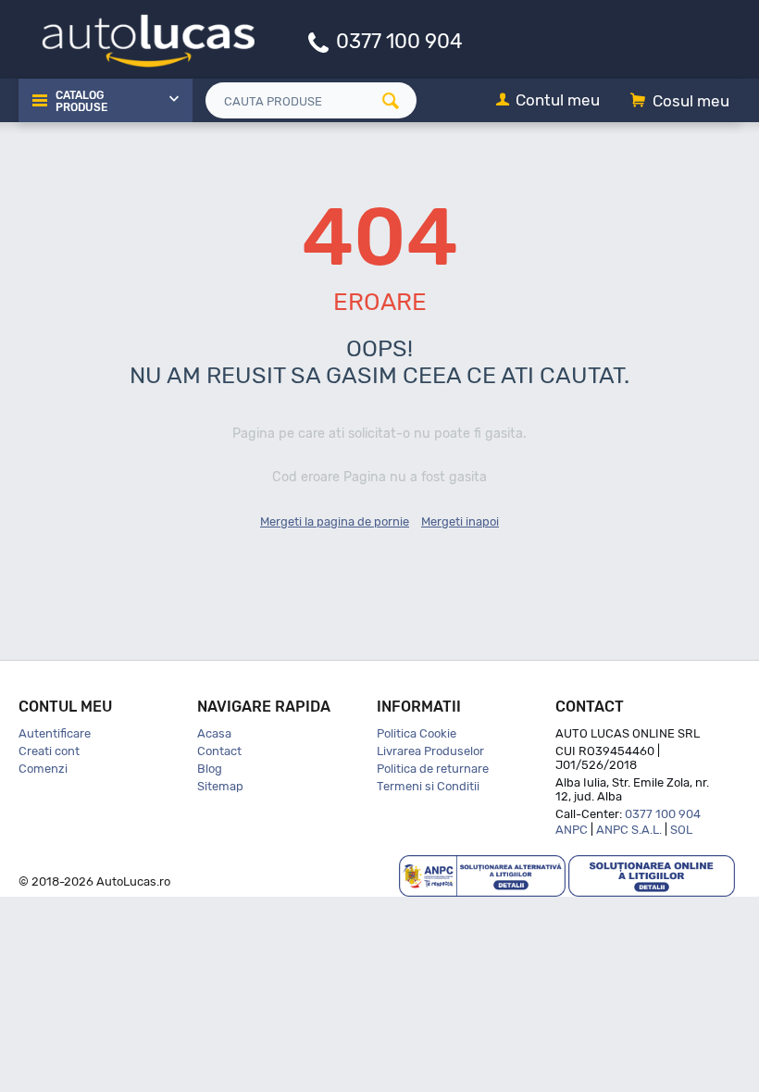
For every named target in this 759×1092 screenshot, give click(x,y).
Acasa (214, 733)
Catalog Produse (81, 102)
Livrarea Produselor (430, 751)
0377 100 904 (399, 40)
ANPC (571, 830)
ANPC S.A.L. (629, 830)
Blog (209, 769)
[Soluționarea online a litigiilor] (651, 875)
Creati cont (49, 751)
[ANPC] (482, 875)
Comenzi (43, 769)
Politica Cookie (416, 733)
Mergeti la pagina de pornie (334, 521)
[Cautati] (397, 100)
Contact (219, 751)
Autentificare (55, 733)
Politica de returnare (433, 769)
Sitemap (220, 786)
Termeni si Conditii (428, 786)
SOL (681, 830)
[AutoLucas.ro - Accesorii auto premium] (137, 38)
